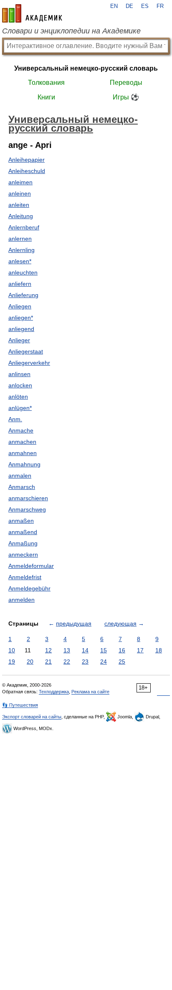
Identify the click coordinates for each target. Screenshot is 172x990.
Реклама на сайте (90, 691)
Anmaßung (23, 543)
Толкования (46, 82)
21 (48, 661)
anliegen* (20, 317)
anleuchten (23, 272)
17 (140, 650)
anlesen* (19, 261)
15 (103, 650)
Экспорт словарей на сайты (31, 716)
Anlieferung (23, 295)
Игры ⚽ (126, 97)
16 (122, 650)
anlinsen (19, 374)
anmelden (21, 599)
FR (160, 6)
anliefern (19, 283)
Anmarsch (21, 487)
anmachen (22, 441)
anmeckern (23, 554)
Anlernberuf (23, 227)
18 (158, 650)
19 (11, 661)
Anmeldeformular (31, 565)
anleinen (19, 193)
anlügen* (20, 408)
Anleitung (20, 216)
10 (11, 650)
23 (85, 661)
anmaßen (21, 520)
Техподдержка (54, 691)
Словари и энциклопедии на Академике (71, 31)
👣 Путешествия (20, 705)
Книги (46, 97)
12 (48, 650)
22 (66, 661)
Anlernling (21, 250)
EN (114, 6)
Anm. (15, 419)
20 (30, 661)
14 (85, 650)
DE (129, 6)
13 (66, 650)
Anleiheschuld (26, 171)
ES (145, 6)
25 (122, 661)
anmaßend (22, 532)
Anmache (20, 430)
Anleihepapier (26, 159)
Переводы (126, 82)
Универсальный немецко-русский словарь (86, 68)
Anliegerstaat (25, 351)
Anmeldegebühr (29, 588)
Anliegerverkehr (29, 362)
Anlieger (19, 340)
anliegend (21, 329)
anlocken (20, 385)
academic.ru (32, 13)
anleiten (18, 204)
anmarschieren (28, 498)
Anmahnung (24, 464)
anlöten (18, 396)
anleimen (20, 182)
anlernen (20, 238)
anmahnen (22, 453)
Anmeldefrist (24, 577)
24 (103, 661)
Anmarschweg (27, 509)
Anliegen (19, 306)
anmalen (19, 475)
